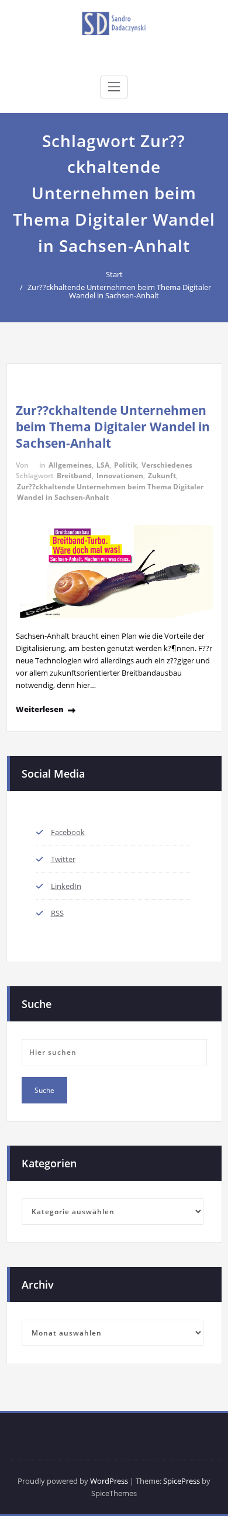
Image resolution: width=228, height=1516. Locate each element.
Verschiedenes (166, 465)
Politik (125, 465)
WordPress (109, 1481)
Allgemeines (70, 465)
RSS (57, 913)
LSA (102, 465)
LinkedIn (66, 886)
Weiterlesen (40, 709)
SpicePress (181, 1481)
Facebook (68, 832)
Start (114, 274)
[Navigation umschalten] (114, 87)
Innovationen (119, 476)
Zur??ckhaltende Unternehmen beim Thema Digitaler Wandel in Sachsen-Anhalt (119, 291)
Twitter (63, 859)
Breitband (74, 476)
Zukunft (162, 476)
